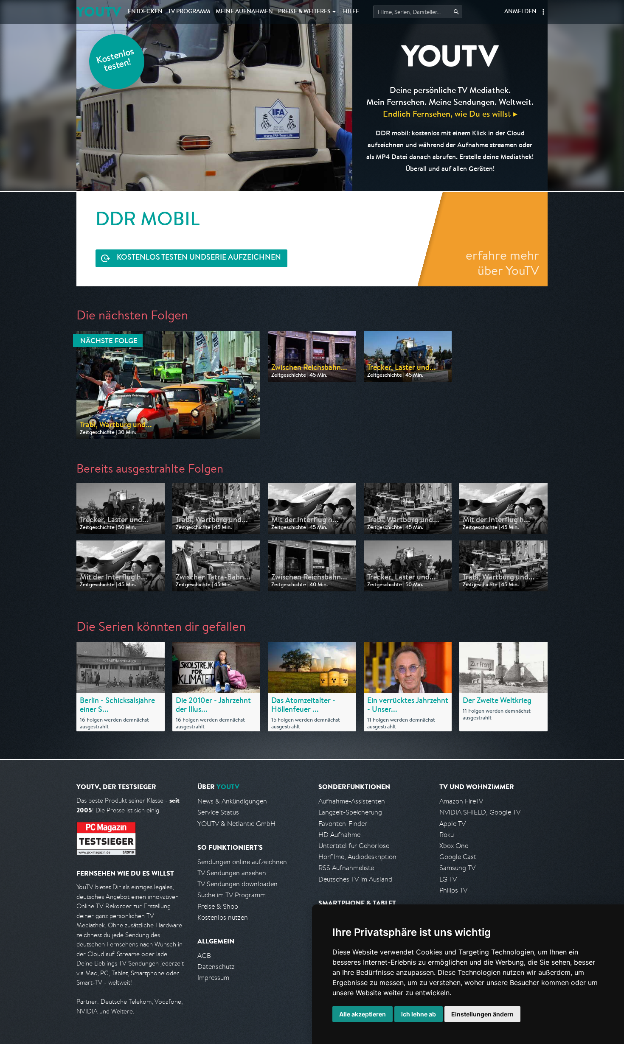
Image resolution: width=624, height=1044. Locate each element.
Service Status (218, 812)
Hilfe (351, 12)
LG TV (448, 879)
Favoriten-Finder (342, 823)
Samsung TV (457, 867)
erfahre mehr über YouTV (502, 262)
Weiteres (304, 12)
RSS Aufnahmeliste (346, 867)
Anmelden (520, 12)
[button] (543, 12)
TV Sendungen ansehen (231, 872)
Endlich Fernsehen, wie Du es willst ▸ (450, 113)
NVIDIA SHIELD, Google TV (479, 812)
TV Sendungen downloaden (237, 883)
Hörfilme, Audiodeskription (357, 856)
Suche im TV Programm (231, 894)
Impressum (213, 977)
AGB (204, 955)
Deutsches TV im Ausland (355, 879)
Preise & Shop (217, 906)
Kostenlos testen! (115, 61)
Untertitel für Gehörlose (353, 845)
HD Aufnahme (339, 834)
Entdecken (145, 12)
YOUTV (98, 11)
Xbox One (453, 845)
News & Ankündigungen (232, 801)
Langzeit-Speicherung (350, 812)
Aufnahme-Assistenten (351, 801)
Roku (446, 834)
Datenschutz (216, 966)
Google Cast (457, 856)
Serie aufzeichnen (199, 258)
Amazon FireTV (461, 801)
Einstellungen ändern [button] (482, 1014)
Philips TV (453, 890)
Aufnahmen (244, 12)
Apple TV (452, 823)
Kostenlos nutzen (222, 917)
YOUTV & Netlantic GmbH (236, 823)
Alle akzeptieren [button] (362, 1014)
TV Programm (189, 12)
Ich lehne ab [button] (418, 1014)
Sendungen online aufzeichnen (242, 861)
